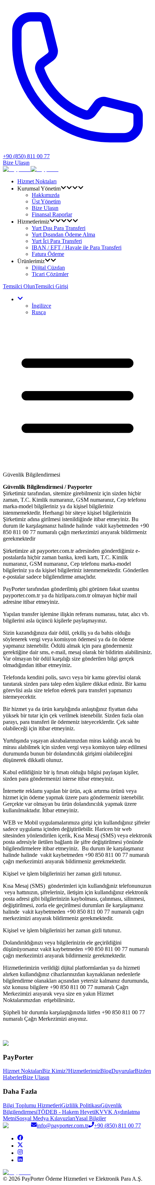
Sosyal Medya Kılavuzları (45, 1118)
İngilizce (41, 306)
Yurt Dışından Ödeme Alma (63, 234)
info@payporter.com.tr (62, 1125)
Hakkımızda (45, 195)
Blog (105, 1071)
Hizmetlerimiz (84, 1071)
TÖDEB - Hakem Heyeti (66, 1112)
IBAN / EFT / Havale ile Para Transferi (76, 247)
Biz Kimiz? (55, 1071)
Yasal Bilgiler (90, 1118)
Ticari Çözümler (50, 274)
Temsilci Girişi (51, 286)
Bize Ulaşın (16, 163)
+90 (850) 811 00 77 (117, 1125)
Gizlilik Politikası (81, 1105)
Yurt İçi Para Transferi (57, 241)
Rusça (39, 312)
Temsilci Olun (19, 286)
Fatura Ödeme (48, 254)
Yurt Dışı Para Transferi (58, 228)
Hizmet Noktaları (37, 181)
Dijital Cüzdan (48, 268)
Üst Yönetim (46, 201)
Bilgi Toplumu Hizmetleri (32, 1105)
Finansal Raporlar (52, 214)
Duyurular (123, 1071)
